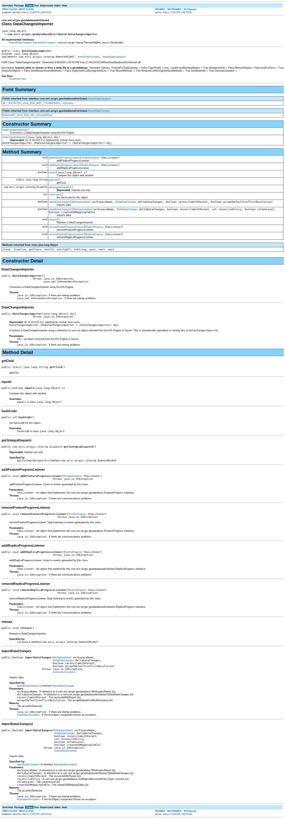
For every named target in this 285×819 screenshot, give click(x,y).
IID (4, 103)
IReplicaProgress (90, 165)
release (53, 219)
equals (52, 172)
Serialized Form (17, 79)
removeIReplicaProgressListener (66, 234)
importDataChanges (59, 202)
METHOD (46, 12)
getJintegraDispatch (59, 187)
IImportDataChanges (20, 42)
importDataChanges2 (60, 209)
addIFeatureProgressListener (64, 157)
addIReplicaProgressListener (64, 165)
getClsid (53, 180)
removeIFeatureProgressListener (66, 227)
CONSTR (35, 12)
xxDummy (68, 103)
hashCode (54, 194)
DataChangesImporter (14, 130)
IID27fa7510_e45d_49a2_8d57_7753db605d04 (34, 103)
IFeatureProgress (90, 157)
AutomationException (64, 672)
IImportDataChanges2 (44, 42)
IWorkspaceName (81, 202)
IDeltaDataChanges (125, 202)
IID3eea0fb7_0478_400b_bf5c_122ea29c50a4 (27, 115)
